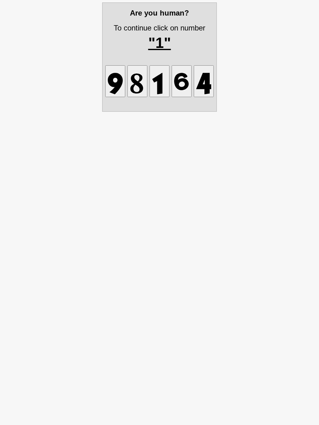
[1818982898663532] (182, 81)
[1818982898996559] (204, 81)
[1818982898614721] (159, 81)
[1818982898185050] (137, 81)
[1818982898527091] (115, 81)
